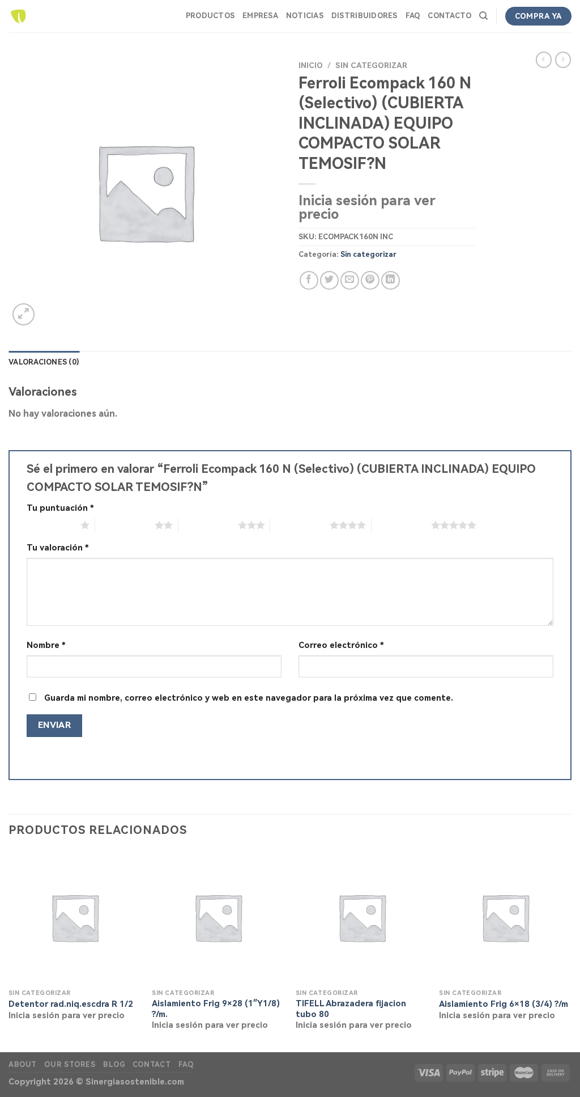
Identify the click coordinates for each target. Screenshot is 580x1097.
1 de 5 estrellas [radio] (50, 525)
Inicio (310, 65)
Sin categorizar (371, 65)
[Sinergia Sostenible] (18, 16)
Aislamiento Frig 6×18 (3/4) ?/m (503, 1004)
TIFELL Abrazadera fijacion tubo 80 (351, 1009)
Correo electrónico (341, 645)
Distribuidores (364, 15)
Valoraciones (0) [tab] (43, 362)
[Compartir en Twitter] (329, 280)
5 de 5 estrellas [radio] (401, 525)
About (22, 1065)
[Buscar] (483, 16)
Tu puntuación (60, 508)
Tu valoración (58, 548)
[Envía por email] (349, 280)
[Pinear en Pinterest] (370, 280)
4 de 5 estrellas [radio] (300, 525)
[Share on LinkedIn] (390, 280)
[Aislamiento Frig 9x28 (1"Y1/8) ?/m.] (218, 917)
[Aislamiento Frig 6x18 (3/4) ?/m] (505, 917)
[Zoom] (23, 314)
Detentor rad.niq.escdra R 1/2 (70, 1004)
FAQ (413, 15)
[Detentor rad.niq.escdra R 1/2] (74, 917)
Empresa (260, 15)
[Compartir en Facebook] (309, 280)
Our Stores (69, 1065)
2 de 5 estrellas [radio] (125, 525)
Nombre (46, 645)
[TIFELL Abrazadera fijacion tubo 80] (362, 917)
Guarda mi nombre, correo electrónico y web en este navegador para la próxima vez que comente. (248, 698)
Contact (151, 1065)
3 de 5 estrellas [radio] (208, 525)
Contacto (449, 15)
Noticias (304, 15)
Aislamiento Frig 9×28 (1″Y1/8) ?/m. (216, 1009)
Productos (210, 15)
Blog (114, 1065)
